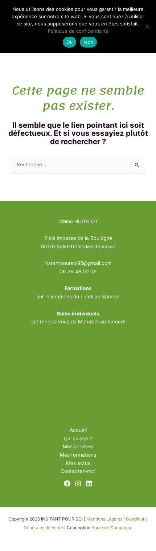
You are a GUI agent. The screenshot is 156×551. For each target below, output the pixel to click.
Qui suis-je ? (78, 438)
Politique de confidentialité (78, 31)
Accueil (78, 430)
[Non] (147, 26)
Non (88, 42)
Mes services (78, 446)
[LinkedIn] (89, 483)
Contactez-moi (78, 471)
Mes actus (78, 463)
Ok (69, 42)
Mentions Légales (104, 519)
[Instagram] (78, 483)
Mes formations (78, 455)
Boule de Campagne (111, 527)
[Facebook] (67, 483)
